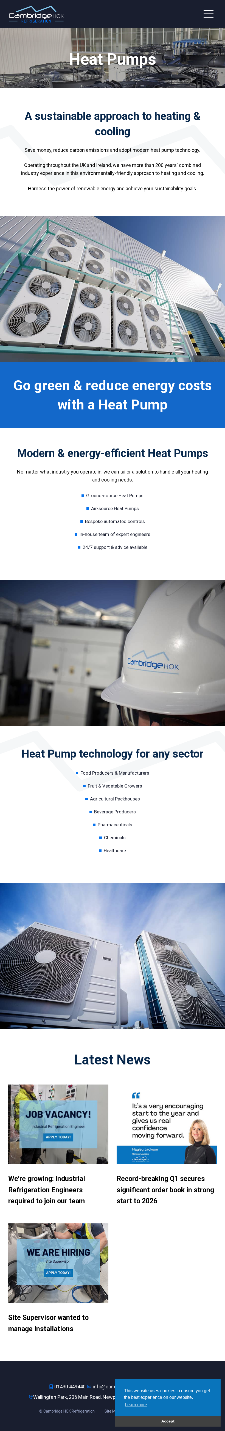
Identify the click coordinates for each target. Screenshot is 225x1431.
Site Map (112, 1411)
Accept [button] (168, 1421)
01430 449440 (70, 1386)
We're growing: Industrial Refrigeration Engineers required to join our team (46, 1190)
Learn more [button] (136, 1404)
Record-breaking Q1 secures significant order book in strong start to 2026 (165, 1190)
